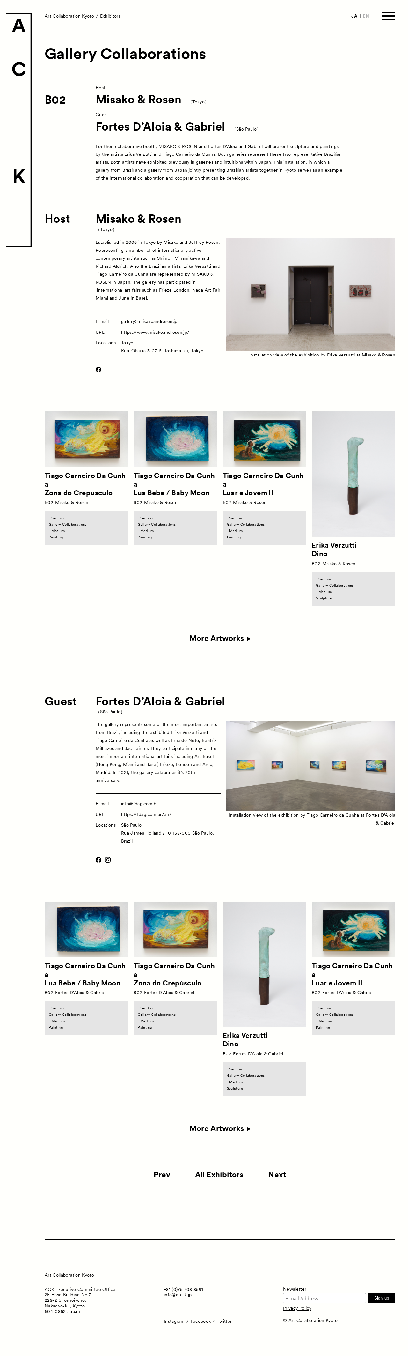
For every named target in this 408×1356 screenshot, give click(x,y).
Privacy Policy (297, 1308)
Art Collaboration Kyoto (69, 16)
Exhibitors (110, 16)
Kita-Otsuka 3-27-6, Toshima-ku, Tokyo (162, 351)
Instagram (174, 1321)
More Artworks (216, 638)
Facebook (201, 1321)
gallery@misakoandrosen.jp (149, 321)
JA (354, 16)
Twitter (224, 1321)
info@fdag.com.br (139, 803)
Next (277, 1175)
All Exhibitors (219, 1175)
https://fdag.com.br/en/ (146, 814)
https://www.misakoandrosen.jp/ (155, 332)
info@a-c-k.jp (178, 1295)
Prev (162, 1175)
